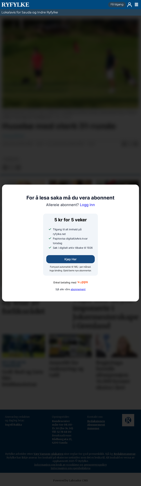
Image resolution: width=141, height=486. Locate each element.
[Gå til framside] (53, 4)
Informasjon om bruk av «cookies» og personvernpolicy (70, 464)
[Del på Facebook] (124, 144)
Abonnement (96, 424)
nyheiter (11, 159)
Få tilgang (117, 4)
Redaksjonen (96, 421)
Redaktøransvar (124, 454)
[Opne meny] (136, 4)
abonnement (78, 289)
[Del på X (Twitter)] (130, 144)
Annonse (93, 428)
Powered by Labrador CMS (70, 480)
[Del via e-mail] (136, 144)
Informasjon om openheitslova (70, 468)
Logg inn (129, 4)
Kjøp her (70, 259)
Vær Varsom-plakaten (48, 454)
